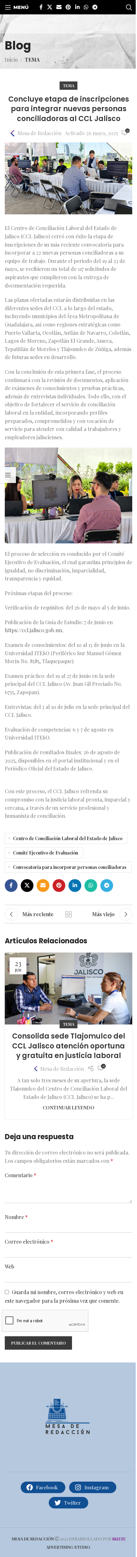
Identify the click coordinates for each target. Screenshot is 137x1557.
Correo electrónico (29, 1241)
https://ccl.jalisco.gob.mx (33, 630)
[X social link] (49, 7)
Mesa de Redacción (39, 133)
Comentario (20, 1175)
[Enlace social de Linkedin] (77, 7)
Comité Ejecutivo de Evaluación (45, 852)
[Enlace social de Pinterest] (68, 7)
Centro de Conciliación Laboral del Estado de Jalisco (67, 838)
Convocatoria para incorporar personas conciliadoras (69, 867)
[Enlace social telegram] (95, 7)
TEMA (32, 59)
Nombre (16, 1217)
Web (9, 1266)
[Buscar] (129, 7)
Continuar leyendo (68, 1107)
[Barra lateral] (8, 475)
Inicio (11, 59)
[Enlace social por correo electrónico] (58, 7)
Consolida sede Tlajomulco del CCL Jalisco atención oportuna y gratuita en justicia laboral (68, 1046)
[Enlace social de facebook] (41, 7)
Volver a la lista (68, 914)
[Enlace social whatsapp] (86, 7)
